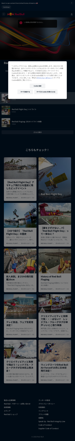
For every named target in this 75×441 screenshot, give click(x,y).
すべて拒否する (25, 92)
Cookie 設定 (37, 86)
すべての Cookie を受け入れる (46, 92)
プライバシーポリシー (44, 78)
